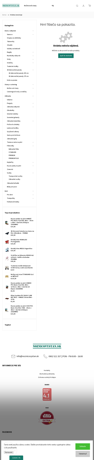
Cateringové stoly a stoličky (17, 92)
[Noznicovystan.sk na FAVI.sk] (47, 418)
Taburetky (10, 41)
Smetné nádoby (12, 114)
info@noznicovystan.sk (28, 356)
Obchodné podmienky (47, 374)
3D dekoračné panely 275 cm (19, 76)
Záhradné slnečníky (13, 121)
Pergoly (9, 103)
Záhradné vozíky (14, 179)
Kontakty (47, 370)
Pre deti (10, 195)
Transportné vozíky (15, 176)
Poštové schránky (13, 124)
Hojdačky (10, 162)
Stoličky (10, 63)
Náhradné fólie (14, 149)
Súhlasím (83, 446)
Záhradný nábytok (13, 107)
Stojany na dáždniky (14, 38)
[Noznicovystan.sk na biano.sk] (47, 395)
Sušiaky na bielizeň (13, 49)
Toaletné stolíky (12, 66)
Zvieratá (10, 169)
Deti (6, 191)
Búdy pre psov (12, 187)
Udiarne (9, 100)
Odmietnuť (83, 454)
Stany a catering (11, 84)
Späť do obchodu (66, 56)
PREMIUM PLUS (14, 158)
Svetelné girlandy (13, 117)
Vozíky (9, 173)
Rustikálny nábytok (13, 56)
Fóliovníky (10, 146)
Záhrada (8, 96)
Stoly (9, 59)
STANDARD (12, 152)
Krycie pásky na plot (14, 166)
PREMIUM (12, 155)
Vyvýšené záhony (13, 132)
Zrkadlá (9, 45)
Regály (9, 52)
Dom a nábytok (10, 31)
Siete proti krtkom (13, 135)
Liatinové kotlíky (13, 128)
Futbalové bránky (13, 202)
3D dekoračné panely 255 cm (19, 73)
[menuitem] (30, 6)
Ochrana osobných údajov (47, 377)
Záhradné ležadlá (13, 183)
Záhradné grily (12, 139)
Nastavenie (8, 452)
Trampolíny (11, 198)
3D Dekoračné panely (14, 70)
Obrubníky (10, 110)
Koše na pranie (12, 80)
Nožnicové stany (13, 88)
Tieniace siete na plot (14, 142)
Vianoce (9, 34)
